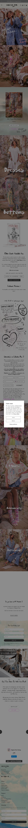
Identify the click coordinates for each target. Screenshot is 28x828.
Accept (13, 417)
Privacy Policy (16, 414)
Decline (13, 420)
